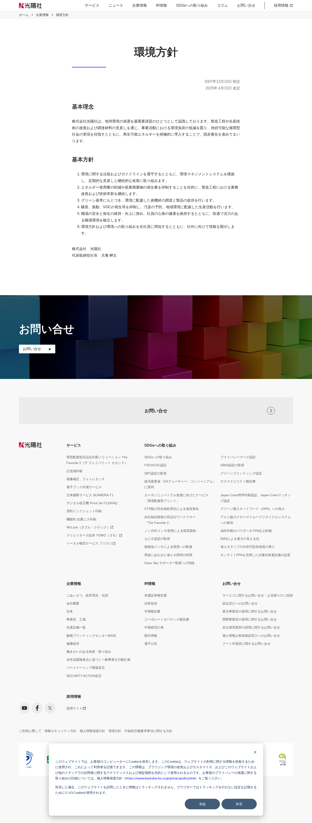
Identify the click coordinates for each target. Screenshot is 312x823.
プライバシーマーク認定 (238, 457)
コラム (222, 5)
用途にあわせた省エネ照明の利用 (168, 555)
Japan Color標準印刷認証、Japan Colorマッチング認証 (255, 498)
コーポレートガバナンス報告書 (166, 619)
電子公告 (150, 643)
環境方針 (114, 731)
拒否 (239, 804)
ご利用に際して (30, 731)
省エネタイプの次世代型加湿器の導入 (247, 547)
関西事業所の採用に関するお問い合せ (249, 619)
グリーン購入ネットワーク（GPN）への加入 (252, 509)
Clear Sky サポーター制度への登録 (169, 563)
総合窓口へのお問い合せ (240, 603)
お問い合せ (246, 5)
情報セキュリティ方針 (61, 731)
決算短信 (150, 603)
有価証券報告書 (155, 595)
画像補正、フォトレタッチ (85, 479)
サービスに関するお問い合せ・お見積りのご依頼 (257, 595)
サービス (92, 5)
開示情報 (150, 635)
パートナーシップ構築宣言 (85, 667)
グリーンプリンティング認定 (241, 473)
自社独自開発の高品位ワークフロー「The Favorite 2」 (170, 520)
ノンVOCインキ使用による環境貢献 (170, 531)
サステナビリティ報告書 (238, 481)
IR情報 (161, 5)
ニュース (115, 5)
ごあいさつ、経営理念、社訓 (87, 595)
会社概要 (72, 603)
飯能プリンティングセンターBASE (91, 635)
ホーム (24, 14)
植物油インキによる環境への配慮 (168, 547)
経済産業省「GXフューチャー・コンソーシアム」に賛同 (180, 484)
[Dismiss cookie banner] (255, 753)
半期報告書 (152, 611)
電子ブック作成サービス (84, 487)
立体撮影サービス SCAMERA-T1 (90, 495)
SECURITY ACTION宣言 (84, 676)
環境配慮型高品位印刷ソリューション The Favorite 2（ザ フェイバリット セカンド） (97, 460)
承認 (202, 804)
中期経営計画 (154, 627)
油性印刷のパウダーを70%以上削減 (246, 531)
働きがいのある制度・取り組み (88, 651)
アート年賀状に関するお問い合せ (246, 643)
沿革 (69, 611)
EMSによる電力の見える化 (239, 539)
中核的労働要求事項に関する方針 (148, 731)
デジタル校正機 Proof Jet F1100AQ (91, 503)
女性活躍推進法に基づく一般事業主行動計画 (98, 659)
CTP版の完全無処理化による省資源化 (171, 509)
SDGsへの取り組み (192, 5)
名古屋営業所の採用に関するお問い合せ (251, 627)
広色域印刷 (74, 471)
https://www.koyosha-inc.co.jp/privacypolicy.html (160, 778)
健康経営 (72, 643)
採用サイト (74, 708)
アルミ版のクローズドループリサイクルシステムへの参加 (255, 520)
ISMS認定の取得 (232, 465)
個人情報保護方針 (92, 731)
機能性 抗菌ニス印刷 (81, 519)
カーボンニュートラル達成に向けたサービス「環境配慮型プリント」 (176, 498)
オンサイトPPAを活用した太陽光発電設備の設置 (255, 555)
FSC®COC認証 (155, 465)
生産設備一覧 (76, 627)
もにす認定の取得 (157, 539)
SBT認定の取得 (155, 473)
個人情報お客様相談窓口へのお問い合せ (251, 635)
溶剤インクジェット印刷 (84, 511)
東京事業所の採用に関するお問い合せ (249, 611)
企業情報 (139, 5)
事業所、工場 (76, 619)
